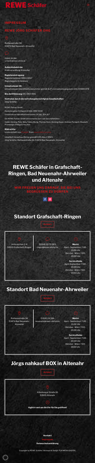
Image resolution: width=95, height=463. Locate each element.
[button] (5, 457)
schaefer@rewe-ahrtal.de (15, 61)
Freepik (25, 132)
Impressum (47, 440)
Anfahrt (47, 224)
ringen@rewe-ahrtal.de (47, 247)
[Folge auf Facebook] (45, 199)
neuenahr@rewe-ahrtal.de (47, 321)
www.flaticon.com (42, 132)
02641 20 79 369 (47, 244)
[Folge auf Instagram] (50, 199)
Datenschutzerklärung (47, 443)
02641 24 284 (10, 58)
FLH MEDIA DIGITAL (67, 450)
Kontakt (47, 436)
